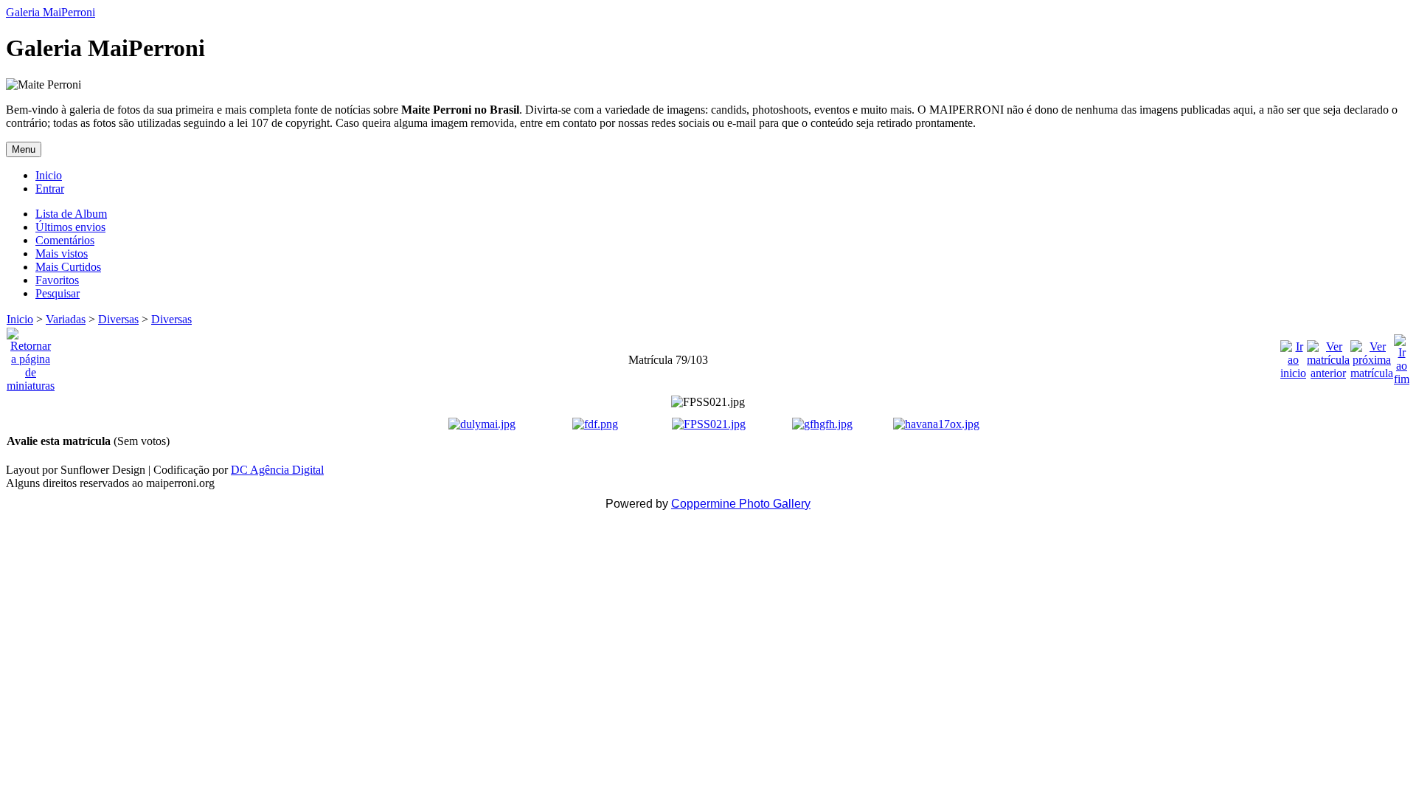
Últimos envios (70, 227)
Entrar (49, 188)
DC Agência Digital (277, 469)
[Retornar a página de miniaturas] (31, 356)
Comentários (64, 240)
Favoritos (57, 280)
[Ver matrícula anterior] (1328, 356)
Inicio (48, 175)
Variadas (66, 319)
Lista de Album (71, 213)
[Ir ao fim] (1401, 356)
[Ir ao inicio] (1293, 356)
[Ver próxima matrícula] (1371, 356)
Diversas (118, 319)
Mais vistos (61, 253)
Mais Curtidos (68, 267)
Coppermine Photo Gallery (741, 503)
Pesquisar (57, 293)
